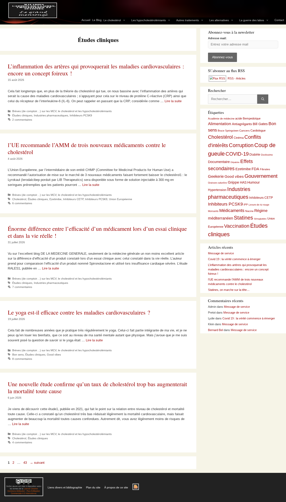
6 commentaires (22, 203)
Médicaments (231, 210)
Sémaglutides (260, 219)
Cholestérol (19, 199)
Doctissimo (267, 154)
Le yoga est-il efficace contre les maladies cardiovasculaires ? (79, 312)
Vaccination (236, 226)
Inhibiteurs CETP (73, 199)
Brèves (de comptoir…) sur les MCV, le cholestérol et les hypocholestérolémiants (62, 111)
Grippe (233, 182)
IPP (246, 204)
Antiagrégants (242, 124)
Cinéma (239, 137)
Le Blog (97, 20)
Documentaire (219, 162)
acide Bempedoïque (248, 118)
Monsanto (213, 211)
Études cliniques (22, 115)
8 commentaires (22, 358)
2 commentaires (22, 119)
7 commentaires (22, 286)
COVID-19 (237, 154)
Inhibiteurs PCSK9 (81, 115)
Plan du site (93, 487)
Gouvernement (261, 176)
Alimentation (219, 123)
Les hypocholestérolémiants (148, 20)
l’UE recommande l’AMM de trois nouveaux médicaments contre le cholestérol (87, 148)
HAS (243, 182)
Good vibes (54, 354)
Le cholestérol (112, 20)
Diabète (254, 154)
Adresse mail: (217, 38)
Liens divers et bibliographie (65, 487)
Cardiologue (258, 130)
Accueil (86, 20)
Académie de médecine (221, 118)
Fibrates (265, 169)
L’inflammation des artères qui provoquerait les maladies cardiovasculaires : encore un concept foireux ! (96, 69)
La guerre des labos (251, 20)
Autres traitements (187, 20)
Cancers (244, 130)
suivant (37, 463)
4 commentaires (22, 442)
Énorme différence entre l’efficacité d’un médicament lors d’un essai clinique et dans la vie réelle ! (97, 232)
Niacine (249, 211)
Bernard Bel (215, 330)
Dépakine (235, 162)
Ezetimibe (55, 199)
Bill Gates (260, 124)
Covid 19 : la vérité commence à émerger (234, 259)
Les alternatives (219, 20)
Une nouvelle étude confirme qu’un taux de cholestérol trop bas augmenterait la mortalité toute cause (97, 387)
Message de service (221, 253)
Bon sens (18, 354)
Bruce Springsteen (228, 130)
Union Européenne (120, 199)
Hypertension (217, 190)
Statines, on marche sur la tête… (229, 289)
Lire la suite (173, 101)
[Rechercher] (262, 99)
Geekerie (216, 176)
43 (25, 463)
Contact (279, 20)
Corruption (241, 145)
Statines (243, 218)
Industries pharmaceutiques (51, 115)
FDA (255, 169)
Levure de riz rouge (259, 204)
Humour (253, 182)
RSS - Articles (236, 78)
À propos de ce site (116, 487)
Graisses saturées (217, 182)
